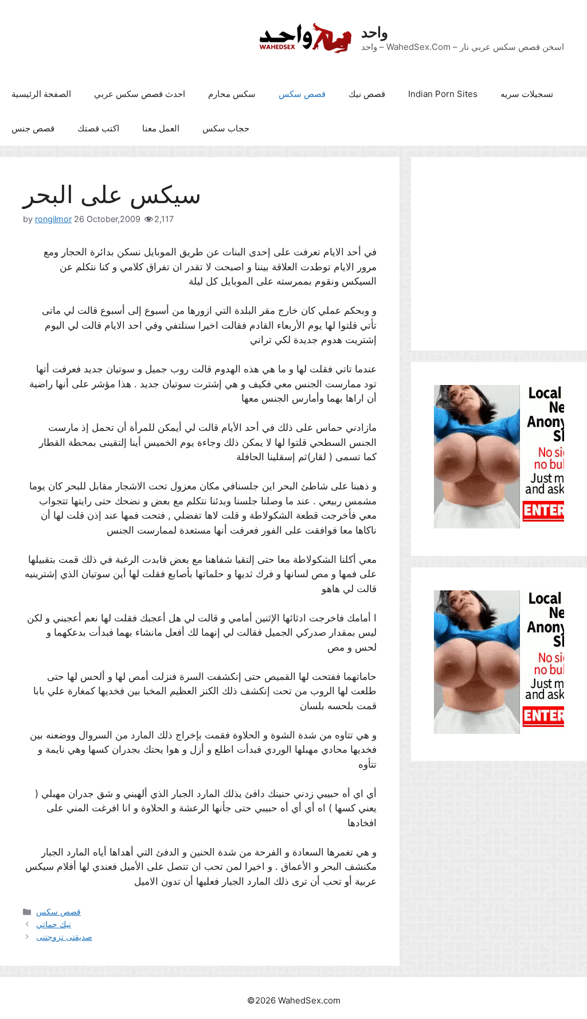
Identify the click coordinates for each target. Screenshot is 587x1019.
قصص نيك (367, 93)
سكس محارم (232, 93)
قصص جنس (32, 128)
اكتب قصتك (98, 128)
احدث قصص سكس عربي (139, 93)
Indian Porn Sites (443, 93)
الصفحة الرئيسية (41, 93)
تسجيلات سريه (526, 93)
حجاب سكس (225, 128)
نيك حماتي (53, 924)
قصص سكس (302, 93)
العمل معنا (160, 128)
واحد (374, 32)
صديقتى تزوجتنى (64, 937)
